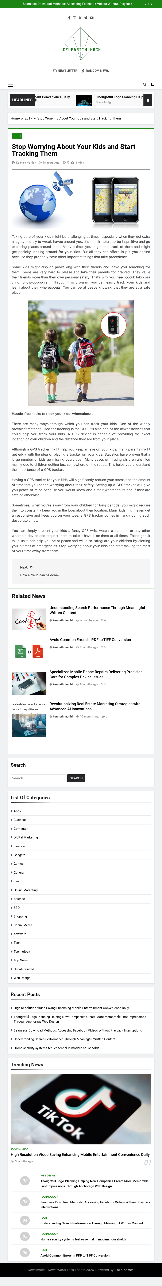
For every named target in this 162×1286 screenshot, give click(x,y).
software (20, 934)
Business (20, 820)
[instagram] (74, 18)
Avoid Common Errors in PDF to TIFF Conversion (90, 640)
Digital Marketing (26, 837)
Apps (17, 811)
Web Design (22, 978)
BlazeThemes (124, 1270)
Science (19, 899)
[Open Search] (144, 84)
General (19, 872)
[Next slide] (151, 4)
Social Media (23, 925)
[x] (80, 18)
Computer (21, 829)
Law (16, 881)
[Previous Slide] (145, 4)
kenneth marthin (26, 162)
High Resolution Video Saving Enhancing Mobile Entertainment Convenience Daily (71, 1008)
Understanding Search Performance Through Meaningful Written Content (64, 1039)
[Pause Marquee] (147, 100)
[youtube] (92, 18)
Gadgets (19, 855)
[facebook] (69, 18)
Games (19, 864)
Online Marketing (26, 890)
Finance (19, 846)
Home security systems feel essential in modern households (56, 1048)
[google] (86, 18)
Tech (17, 136)
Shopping (20, 916)
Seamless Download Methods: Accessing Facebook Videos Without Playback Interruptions (77, 4)
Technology (22, 952)
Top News (21, 960)
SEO (17, 908)
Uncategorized (24, 969)
